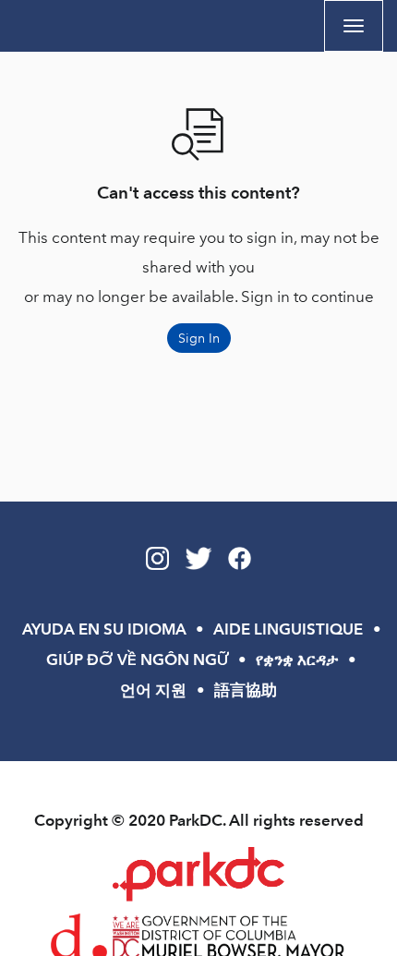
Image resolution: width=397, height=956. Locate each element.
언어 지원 (153, 690)
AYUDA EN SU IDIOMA (104, 629)
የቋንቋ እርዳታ (297, 659)
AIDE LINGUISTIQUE (288, 629)
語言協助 (245, 690)
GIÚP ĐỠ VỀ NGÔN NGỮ (137, 659)
